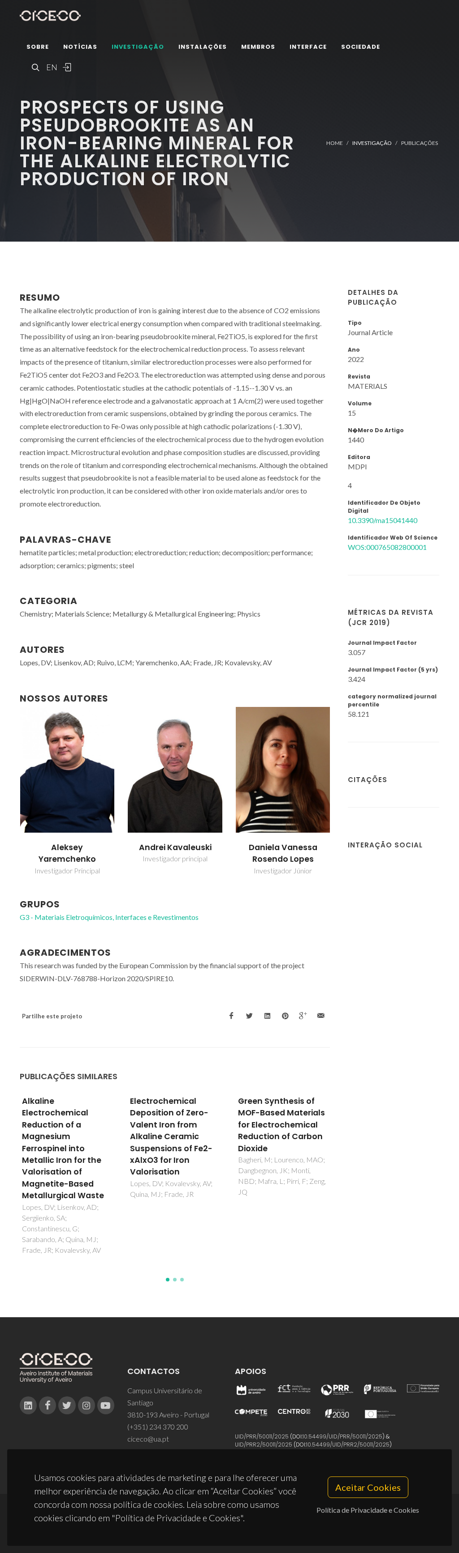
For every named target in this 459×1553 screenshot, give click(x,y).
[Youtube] (105, 1405)
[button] (167, 1279)
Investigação (138, 47)
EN (50, 67)
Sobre (37, 47)
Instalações (202, 47)
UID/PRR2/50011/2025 (263, 1444)
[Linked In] (28, 1405)
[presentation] (12, 791)
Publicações (419, 143)
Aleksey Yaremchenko (67, 853)
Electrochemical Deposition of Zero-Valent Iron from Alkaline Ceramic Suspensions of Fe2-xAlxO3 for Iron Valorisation (171, 1136)
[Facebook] (47, 1405)
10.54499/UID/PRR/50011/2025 (342, 1436)
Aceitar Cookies (368, 1487)
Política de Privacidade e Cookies (367, 1510)
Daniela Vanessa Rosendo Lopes (283, 853)
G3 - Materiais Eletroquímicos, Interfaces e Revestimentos (109, 917)
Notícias (80, 47)
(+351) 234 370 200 (157, 1426)
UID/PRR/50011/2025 (262, 1436)
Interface (308, 47)
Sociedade (360, 47)
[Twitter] (66, 1405)
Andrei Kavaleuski (175, 847)
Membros (258, 47)
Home (334, 143)
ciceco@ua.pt (148, 1438)
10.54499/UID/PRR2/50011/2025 (348, 1444)
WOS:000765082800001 (387, 547)
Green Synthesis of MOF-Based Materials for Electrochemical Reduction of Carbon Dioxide (281, 1125)
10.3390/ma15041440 (382, 520)
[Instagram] (86, 1405)
